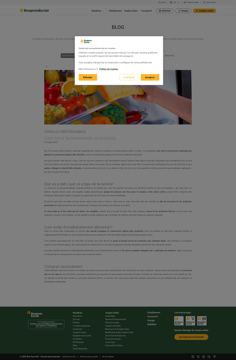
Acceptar (150, 77)
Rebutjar (87, 77)
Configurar (129, 77)
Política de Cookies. (109, 69)
